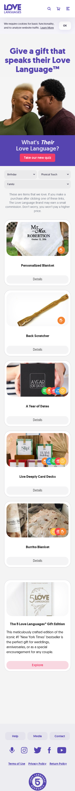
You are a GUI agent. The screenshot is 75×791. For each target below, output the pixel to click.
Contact (60, 736)
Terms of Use (16, 764)
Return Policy (58, 764)
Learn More (47, 27)
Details (37, 279)
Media (37, 736)
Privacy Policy (37, 764)
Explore (37, 665)
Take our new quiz (37, 157)
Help (15, 736)
